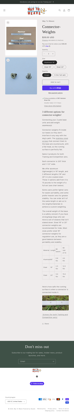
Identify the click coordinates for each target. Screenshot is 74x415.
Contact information (62, 410)
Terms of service (64, 408)
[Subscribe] (53, 361)
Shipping (45, 40)
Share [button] (47, 324)
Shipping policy (49, 410)
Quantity (45, 49)
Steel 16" (47, 67)
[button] (4, 10)
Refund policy (41, 408)
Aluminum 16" (49, 62)
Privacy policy (52, 408)
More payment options (55, 93)
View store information (52, 106)
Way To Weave (18, 409)
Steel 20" (60, 67)
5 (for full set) (60, 75)
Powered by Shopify (29, 409)
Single (46, 75)
